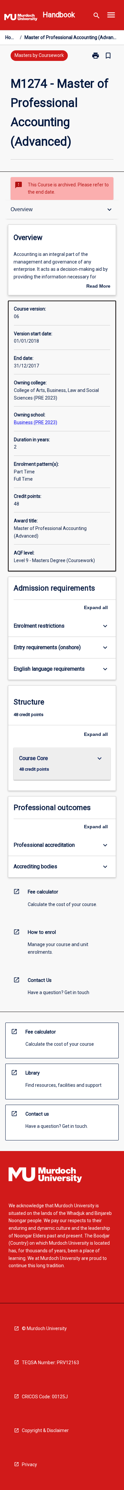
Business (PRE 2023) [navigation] (35, 422)
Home (11, 37)
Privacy (29, 1464)
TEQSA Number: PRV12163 (50, 1362)
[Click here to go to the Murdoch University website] (20, 18)
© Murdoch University (44, 1328)
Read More (98, 286)
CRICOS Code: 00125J (45, 1396)
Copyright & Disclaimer (45, 1430)
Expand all (96, 607)
